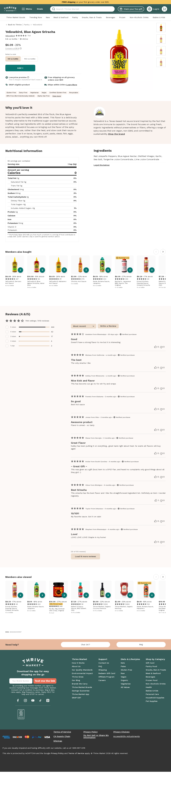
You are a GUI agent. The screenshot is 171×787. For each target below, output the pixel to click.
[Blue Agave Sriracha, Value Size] (36, 264)
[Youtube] (33, 700)
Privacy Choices (121, 732)
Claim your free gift (133, 9)
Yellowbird (10, 36)
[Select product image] (161, 27)
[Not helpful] (161, 347)
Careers (102, 680)
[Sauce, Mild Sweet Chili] (80, 590)
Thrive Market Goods (15, 17)
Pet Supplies (151, 701)
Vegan (123, 677)
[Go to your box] (164, 9)
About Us (76, 666)
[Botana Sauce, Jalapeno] (102, 264)
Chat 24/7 (85, 644)
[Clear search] (113, 9)
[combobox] (82, 9)
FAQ (141, 644)
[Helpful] (155, 346)
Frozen (122, 17)
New (48, 17)
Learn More (71, 85)
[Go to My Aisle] (10, 9)
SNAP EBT (76, 698)
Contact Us (103, 663)
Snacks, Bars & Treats (92, 17)
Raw (123, 673)
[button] (164, 9)
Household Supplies (155, 698)
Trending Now (35, 17)
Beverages (110, 17)
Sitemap (57, 741)
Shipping (102, 670)
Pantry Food (151, 666)
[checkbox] (30, 327)
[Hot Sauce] (80, 264)
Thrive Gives (77, 677)
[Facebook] (18, 700)
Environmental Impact (82, 673)
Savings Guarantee (80, 691)
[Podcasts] (48, 700)
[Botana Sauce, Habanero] (146, 590)
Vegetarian (126, 684)
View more (57, 96)
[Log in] (149, 9)
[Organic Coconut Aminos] (102, 590)
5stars (13, 327)
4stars (13, 332)
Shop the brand (116, 134)
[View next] (163, 251)
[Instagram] (25, 700)
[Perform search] (53, 9)
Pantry (75, 17)
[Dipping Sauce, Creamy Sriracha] (146, 264)
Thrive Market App (80, 694)
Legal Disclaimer (102, 165)
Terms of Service (62, 732)
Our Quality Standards (82, 670)
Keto (123, 663)
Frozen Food (151, 680)
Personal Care (152, 694)
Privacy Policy (90, 732)
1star (12, 346)
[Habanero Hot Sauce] (58, 264)
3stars (13, 336)
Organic (124, 680)
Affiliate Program (106, 677)
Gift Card (150, 663)
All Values (125, 687)
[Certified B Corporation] (21, 714)
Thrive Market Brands (82, 687)
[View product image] (119, 57)
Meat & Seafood (60, 17)
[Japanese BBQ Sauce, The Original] (124, 264)
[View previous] (156, 251)
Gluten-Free (126, 670)
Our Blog (76, 680)
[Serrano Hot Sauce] (14, 264)
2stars (13, 341)
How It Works (78, 663)
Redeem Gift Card (106, 673)
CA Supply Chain (61, 736)
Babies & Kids (159, 17)
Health (149, 687)
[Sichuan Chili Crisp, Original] (58, 590)
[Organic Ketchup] (124, 590)
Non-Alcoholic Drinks (139, 17)
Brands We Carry (79, 684)
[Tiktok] (40, 700)
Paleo (123, 666)
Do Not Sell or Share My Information (96, 736)
